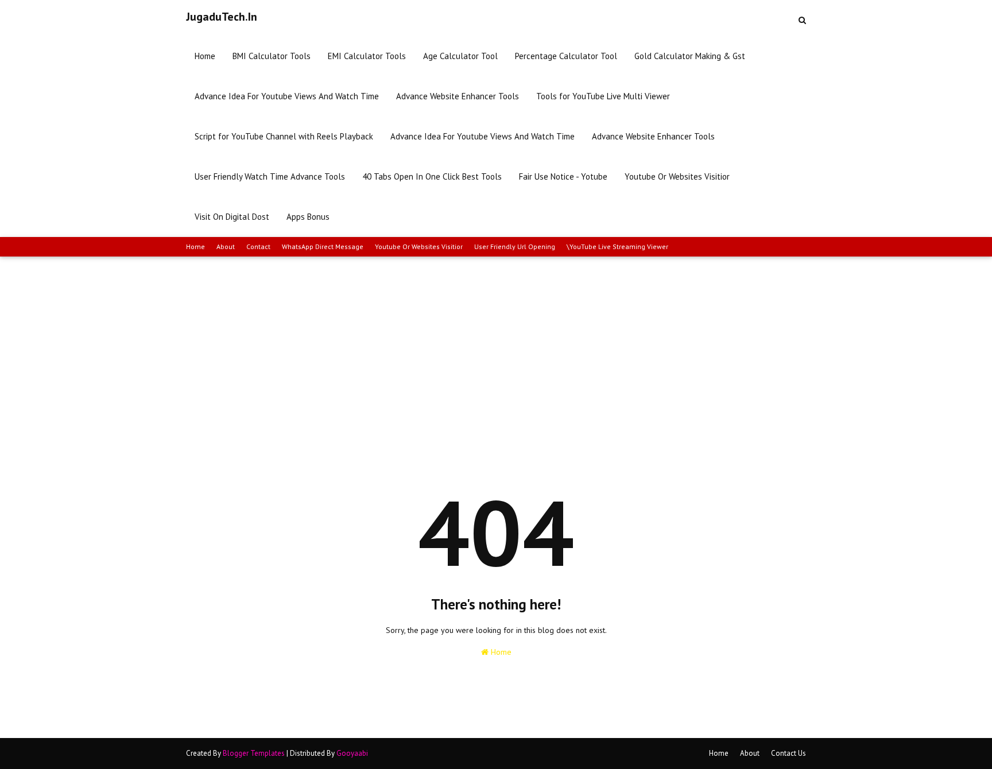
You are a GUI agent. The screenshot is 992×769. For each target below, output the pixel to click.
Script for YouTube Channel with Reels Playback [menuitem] (284, 136)
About (225, 246)
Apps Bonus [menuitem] (308, 216)
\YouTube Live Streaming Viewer (617, 246)
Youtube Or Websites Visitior (419, 246)
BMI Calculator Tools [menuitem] (271, 56)
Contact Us (788, 753)
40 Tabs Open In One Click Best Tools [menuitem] (432, 176)
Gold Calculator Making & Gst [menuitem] (689, 56)
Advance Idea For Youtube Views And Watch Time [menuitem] (287, 96)
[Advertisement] (496, 342)
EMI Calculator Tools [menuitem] (367, 56)
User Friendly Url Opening (514, 246)
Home (195, 246)
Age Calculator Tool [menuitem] (460, 56)
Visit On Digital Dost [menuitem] (232, 216)
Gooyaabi (352, 753)
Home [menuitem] (205, 56)
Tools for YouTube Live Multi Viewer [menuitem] (603, 96)
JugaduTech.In (221, 16)
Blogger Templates (254, 753)
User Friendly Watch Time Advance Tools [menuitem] (270, 176)
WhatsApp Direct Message (322, 246)
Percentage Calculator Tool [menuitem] (566, 56)
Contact (258, 246)
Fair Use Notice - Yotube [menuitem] (563, 176)
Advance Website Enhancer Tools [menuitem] (457, 96)
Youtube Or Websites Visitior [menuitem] (677, 176)
